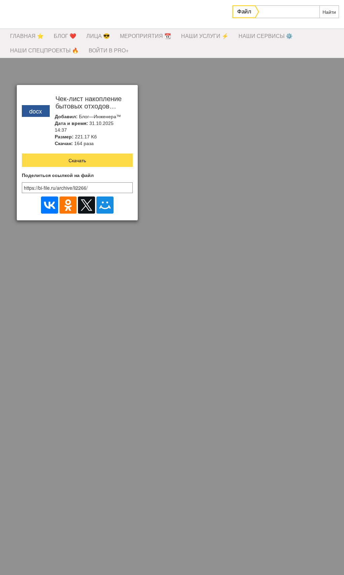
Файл (244, 11)
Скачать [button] (77, 160)
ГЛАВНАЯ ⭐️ (27, 36)
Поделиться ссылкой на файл (58, 175)
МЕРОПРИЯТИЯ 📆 (145, 36)
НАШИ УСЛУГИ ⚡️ (204, 36)
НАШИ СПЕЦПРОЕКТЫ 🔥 (44, 50)
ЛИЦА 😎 (98, 36)
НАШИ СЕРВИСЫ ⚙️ (266, 36)
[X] (86, 205)
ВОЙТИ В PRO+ (109, 50)
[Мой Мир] (105, 205)
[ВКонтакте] (49, 205)
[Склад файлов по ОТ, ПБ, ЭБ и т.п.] (101, 15)
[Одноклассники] (68, 205)
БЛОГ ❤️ (65, 36)
